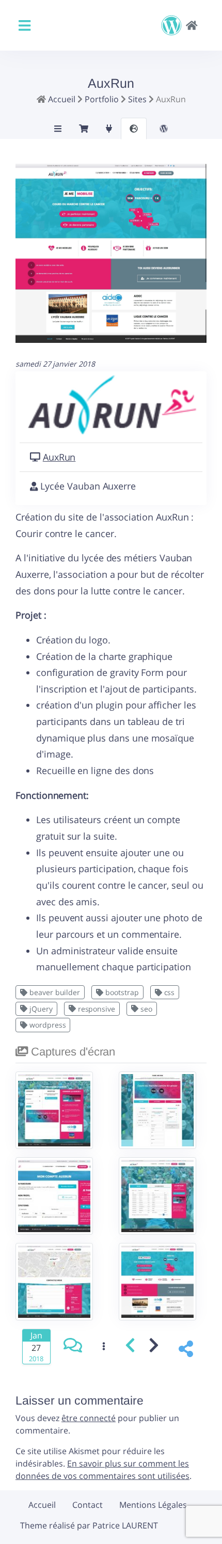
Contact (87, 1504)
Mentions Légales (153, 1504)
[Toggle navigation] (24, 26)
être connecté (88, 1418)
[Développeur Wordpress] (179, 25)
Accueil (42, 1504)
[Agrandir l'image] (111, 258)
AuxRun (59, 457)
